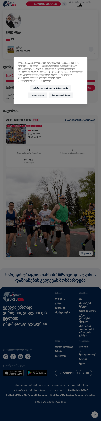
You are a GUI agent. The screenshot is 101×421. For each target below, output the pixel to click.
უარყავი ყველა (37, 95)
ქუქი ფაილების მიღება (61, 95)
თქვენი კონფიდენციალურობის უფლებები (50, 88)
